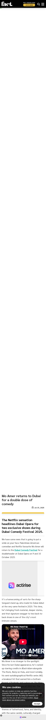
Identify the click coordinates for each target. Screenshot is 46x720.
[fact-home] (7, 3)
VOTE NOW (29, 5)
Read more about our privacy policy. (20, 698)
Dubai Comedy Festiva (26, 550)
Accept (37, 703)
